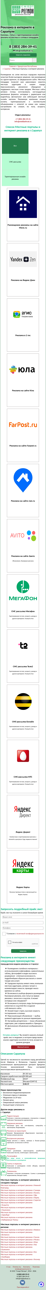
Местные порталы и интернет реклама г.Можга (20, 1240)
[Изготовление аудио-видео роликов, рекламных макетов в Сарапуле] (3, 1153)
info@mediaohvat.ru (23, 122)
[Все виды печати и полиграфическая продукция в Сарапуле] (3, 1160)
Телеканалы (12, 1171)
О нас (8, 1267)
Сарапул (7, 69)
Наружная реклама (15, 1124)
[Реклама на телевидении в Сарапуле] (3, 1175)
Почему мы (17, 1267)
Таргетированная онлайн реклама (15, 178)
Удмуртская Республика (27, 66)
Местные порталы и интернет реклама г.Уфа (19, 1195)
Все (15, 146)
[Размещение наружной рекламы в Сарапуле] (3, 1127)
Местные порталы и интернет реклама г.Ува (19, 1245)
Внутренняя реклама (15, 1139)
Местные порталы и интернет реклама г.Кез (19, 1252)
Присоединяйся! (23, 1287)
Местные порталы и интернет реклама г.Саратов (21, 1200)
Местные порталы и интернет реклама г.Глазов (20, 1237)
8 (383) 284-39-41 (23, 1276)
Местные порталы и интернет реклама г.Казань (20, 1193)
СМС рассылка (15, 162)
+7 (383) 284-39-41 (23, 119)
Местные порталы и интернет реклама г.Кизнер (20, 1259)
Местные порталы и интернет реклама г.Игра (19, 1242)
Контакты (26, 1267)
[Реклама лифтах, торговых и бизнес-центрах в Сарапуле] (3, 1145)
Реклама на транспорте (16, 1131)
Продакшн (11, 1149)
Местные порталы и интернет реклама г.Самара (20, 1190)
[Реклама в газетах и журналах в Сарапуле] (3, 1168)
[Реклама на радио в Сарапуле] (3, 1120)
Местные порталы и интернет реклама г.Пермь (20, 1198)
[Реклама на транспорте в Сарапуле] (3, 1135)
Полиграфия (12, 1156)
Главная (12, 66)
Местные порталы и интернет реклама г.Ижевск (20, 1230)
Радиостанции (13, 1116)
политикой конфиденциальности (30, 934)
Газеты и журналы (14, 1164)
